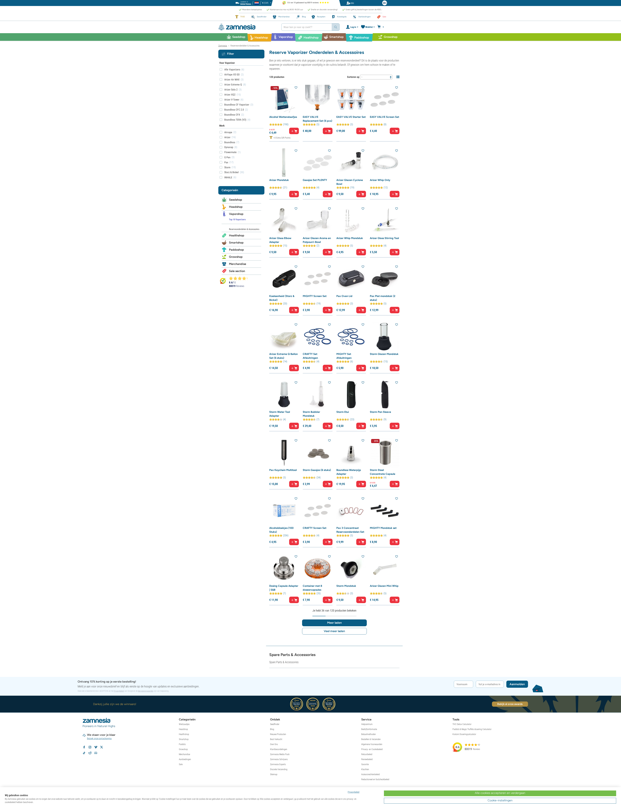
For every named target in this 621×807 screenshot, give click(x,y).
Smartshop (236, 242)
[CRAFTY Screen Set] (317, 510)
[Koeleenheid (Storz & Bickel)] (284, 279)
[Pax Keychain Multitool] (284, 452)
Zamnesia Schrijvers (279, 759)
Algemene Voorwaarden (371, 744)
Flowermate (230, 152)
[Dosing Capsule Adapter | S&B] (284, 568)
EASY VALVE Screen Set (384, 116)
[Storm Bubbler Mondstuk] (317, 394)
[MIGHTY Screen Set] (317, 279)
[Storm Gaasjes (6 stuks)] (317, 452)
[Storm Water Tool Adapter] (284, 394)
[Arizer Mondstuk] (284, 163)
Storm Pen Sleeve (380, 411)
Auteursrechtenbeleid (370, 774)
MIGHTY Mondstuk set (383, 527)
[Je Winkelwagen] (381, 27)
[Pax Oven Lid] (351, 279)
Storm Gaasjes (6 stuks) (317, 470)
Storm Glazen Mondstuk (384, 354)
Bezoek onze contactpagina (99, 738)
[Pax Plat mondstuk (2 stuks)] (384, 279)
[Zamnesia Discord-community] (95, 753)
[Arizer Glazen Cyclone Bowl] (351, 163)
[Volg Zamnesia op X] (101, 747)
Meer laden (334, 622)
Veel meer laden (334, 631)
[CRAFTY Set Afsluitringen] (317, 336)
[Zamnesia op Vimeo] (95, 747)
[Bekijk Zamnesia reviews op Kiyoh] (222, 280)
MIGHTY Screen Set (315, 296)
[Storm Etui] (351, 394)
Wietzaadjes (184, 724)
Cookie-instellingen (500, 800)
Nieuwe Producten (278, 734)
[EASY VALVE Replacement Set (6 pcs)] (317, 99)
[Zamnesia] (247, 27)
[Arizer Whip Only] (384, 163)
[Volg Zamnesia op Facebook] (84, 747)
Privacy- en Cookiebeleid (372, 749)
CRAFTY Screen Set (314, 527)
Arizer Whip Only (380, 180)
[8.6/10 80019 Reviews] (239, 278)
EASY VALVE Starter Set (351, 116)
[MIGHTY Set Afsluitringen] (351, 336)
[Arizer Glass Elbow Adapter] (284, 220)
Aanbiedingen (185, 759)
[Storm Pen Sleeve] (384, 394)
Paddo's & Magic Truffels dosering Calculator (471, 729)
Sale (181, 764)
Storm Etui (342, 411)
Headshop (236, 207)
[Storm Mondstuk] (351, 568)
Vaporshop (236, 214)
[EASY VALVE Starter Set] (351, 99)
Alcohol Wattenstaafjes (283, 116)
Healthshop (236, 235)
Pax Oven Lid (344, 296)
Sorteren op (353, 76)
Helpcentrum (367, 724)
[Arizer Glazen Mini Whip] (384, 568)
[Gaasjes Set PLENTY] (317, 163)
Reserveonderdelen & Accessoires (244, 229)
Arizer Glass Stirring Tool (384, 238)
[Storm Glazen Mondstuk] (384, 336)
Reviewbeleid (367, 759)
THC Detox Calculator (461, 724)
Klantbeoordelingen (278, 749)
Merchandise (237, 264)
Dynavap (228, 147)
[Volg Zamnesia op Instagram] (90, 747)
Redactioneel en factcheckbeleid (375, 779)
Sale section (237, 271)
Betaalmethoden (368, 734)
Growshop (236, 257)
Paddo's (182, 744)
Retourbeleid (366, 754)
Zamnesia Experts (278, 764)
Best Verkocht (276, 739)
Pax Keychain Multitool (283, 470)
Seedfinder (274, 724)
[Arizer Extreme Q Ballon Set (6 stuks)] (284, 336)
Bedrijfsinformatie (369, 729)
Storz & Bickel (231, 172)
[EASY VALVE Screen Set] (384, 99)
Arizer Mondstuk (279, 180)
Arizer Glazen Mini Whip (384, 585)
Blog (272, 729)
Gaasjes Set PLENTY (315, 180)
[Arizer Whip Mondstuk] (351, 220)
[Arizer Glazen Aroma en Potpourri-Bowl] (317, 220)
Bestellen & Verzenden (371, 739)
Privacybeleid (119, 691)
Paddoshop (236, 249)
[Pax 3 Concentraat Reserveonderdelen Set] (351, 510)
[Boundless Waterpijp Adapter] (351, 452)
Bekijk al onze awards (510, 704)
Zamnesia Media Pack (279, 754)
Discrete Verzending (278, 769)
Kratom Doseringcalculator (464, 734)
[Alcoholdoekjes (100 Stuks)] (284, 510)
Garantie (365, 764)
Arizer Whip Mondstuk (349, 238)
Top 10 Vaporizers (237, 219)
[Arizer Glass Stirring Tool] (384, 220)
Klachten (365, 769)
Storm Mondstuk (346, 585)
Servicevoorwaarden (145, 691)
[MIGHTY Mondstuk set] (384, 510)
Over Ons (274, 744)
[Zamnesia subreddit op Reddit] (90, 753)
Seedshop (235, 199)
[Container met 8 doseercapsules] (317, 568)
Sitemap (273, 774)
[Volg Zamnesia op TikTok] (84, 753)
